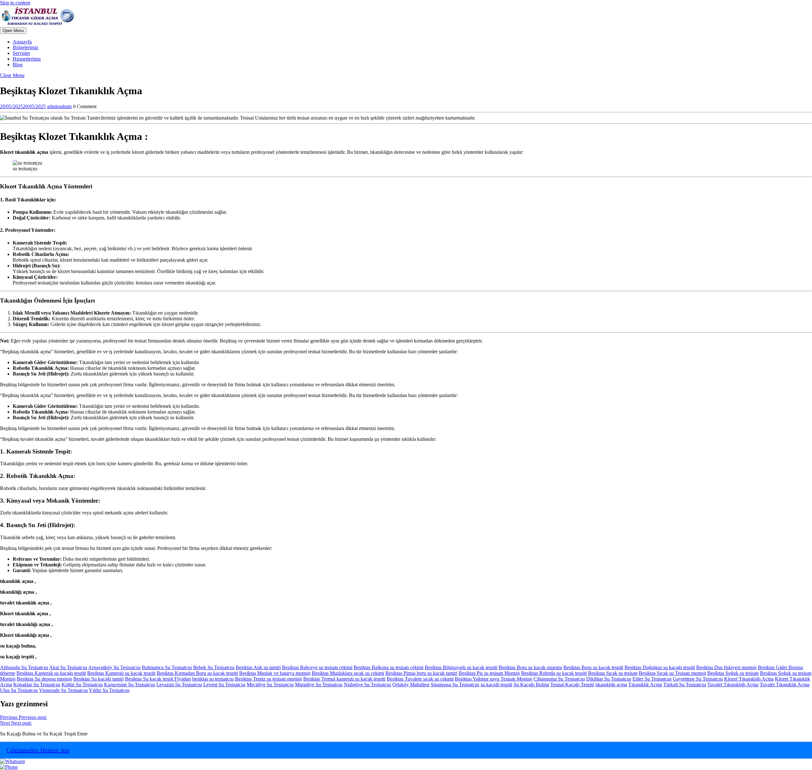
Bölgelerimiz (25, 47)
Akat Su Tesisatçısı (68, 667)
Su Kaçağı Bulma (531, 684)
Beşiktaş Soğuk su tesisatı (733, 673)
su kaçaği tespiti (496, 684)
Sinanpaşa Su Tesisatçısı (455, 684)
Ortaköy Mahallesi (410, 684)
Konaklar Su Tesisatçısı (36, 684)
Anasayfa (22, 41)
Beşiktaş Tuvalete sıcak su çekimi (420, 679)
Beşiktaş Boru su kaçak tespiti (593, 667)
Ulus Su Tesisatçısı (19, 690)
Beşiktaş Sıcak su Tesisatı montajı (672, 673)
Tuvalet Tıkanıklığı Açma (732, 684)
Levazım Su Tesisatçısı (179, 684)
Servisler (21, 53)
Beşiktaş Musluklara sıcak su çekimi (348, 673)
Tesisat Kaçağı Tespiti (572, 684)
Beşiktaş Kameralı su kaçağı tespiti (51, 673)
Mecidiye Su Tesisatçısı (270, 684)
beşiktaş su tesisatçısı (213, 679)
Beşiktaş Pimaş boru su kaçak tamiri (421, 673)
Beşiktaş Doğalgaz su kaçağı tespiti (660, 667)
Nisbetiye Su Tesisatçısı (367, 684)
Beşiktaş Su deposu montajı (44, 679)
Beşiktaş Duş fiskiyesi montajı (726, 667)
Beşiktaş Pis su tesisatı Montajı (489, 673)
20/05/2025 (23, 106)
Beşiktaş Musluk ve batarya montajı (275, 673)
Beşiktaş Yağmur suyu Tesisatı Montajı (493, 679)
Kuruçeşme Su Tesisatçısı (129, 684)
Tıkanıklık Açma (645, 684)
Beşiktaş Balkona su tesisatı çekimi (388, 667)
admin (59, 106)
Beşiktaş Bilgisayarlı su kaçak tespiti (461, 667)
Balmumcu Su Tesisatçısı (167, 667)
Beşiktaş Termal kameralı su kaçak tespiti (344, 679)
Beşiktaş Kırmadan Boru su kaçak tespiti (197, 673)
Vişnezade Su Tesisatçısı (63, 690)
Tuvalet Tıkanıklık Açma (784, 684)
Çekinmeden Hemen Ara (37, 750)
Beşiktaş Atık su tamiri (258, 667)
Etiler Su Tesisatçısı (651, 679)
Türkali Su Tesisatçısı (684, 684)
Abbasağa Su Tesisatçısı (24, 667)
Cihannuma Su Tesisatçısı (559, 679)
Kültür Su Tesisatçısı (82, 684)
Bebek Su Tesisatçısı (213, 667)
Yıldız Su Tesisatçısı (109, 690)
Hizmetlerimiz (27, 59)
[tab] (13, 30)
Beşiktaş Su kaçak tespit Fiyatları (158, 679)
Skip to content (15, 2)
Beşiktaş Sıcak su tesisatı (613, 673)
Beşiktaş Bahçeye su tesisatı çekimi (317, 667)
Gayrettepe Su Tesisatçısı (698, 679)
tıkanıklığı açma (611, 684)
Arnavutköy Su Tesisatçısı (114, 667)
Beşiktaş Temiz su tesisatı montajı (268, 679)
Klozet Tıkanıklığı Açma (749, 679)
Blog (18, 64)
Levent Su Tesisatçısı (224, 684)
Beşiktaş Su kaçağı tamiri (98, 679)
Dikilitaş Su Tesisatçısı (608, 679)
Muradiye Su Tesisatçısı (319, 684)
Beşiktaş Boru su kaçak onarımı (530, 667)
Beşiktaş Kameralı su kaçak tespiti (121, 673)
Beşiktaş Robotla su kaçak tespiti (554, 673)
